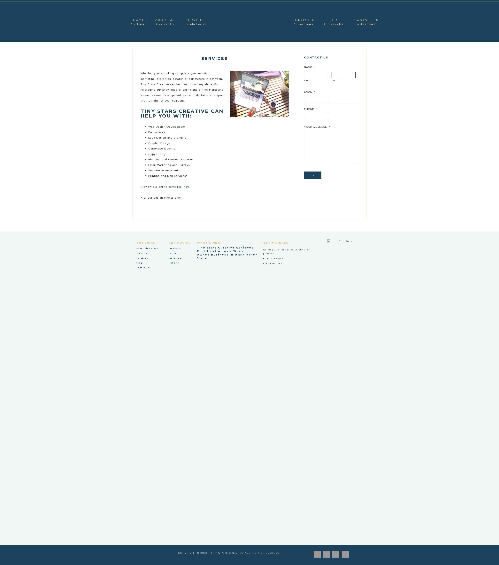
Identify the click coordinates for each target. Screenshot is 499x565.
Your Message (317, 127)
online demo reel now (174, 187)
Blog (139, 263)
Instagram (175, 258)
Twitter (173, 253)
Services (142, 258)
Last (334, 80)
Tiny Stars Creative (249, 21)
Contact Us (143, 267)
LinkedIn (174, 263)
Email (309, 92)
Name (309, 67)
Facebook (175, 248)
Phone (310, 109)
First (306, 80)
